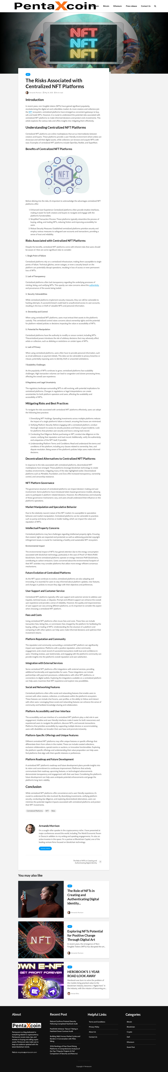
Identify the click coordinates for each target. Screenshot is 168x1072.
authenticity (94, 285)
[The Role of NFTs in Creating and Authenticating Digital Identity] (41, 899)
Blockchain (94, 6)
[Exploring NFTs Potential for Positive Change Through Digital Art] (41, 939)
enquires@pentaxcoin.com (27, 1052)
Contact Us (146, 6)
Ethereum (117, 6)
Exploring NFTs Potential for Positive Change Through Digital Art (85, 935)
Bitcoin (106, 6)
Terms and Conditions (97, 1022)
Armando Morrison (35, 93)
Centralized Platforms (35, 811)
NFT (28, 74)
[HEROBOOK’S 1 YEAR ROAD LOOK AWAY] (41, 980)
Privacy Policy (94, 1027)
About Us (92, 1032)
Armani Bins (75, 993)
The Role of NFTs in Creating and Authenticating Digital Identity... (83, 897)
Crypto (129, 1032)
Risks (53, 811)
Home (83, 6)
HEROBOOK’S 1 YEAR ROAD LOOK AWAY (83, 974)
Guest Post (131, 1047)
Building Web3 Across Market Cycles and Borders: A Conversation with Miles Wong (65, 1038)
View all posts (45, 848)
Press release (131, 6)
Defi (128, 1037)
